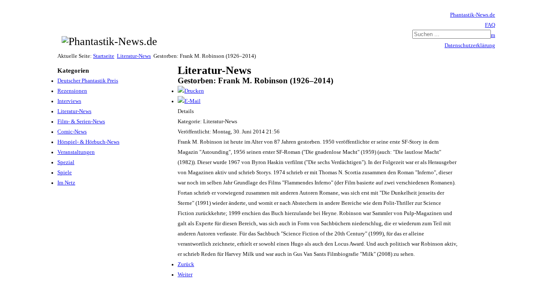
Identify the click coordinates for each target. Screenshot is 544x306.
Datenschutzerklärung (470, 45)
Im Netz (66, 183)
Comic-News (72, 132)
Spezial (65, 162)
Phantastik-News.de (472, 15)
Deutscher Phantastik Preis (87, 81)
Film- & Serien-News (81, 122)
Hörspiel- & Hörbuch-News (88, 142)
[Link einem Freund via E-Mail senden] (189, 101)
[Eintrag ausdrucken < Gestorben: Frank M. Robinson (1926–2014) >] (191, 91)
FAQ (490, 25)
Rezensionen (72, 91)
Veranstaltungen (76, 152)
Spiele (64, 173)
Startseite (103, 56)
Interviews (69, 101)
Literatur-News (134, 56)
